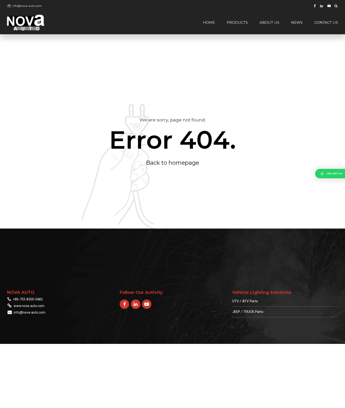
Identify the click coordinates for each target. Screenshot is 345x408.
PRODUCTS (237, 22)
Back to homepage (172, 162)
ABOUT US (269, 22)
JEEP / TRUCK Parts (247, 312)
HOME (209, 22)
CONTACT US (326, 22)
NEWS (297, 22)
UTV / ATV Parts (245, 301)
